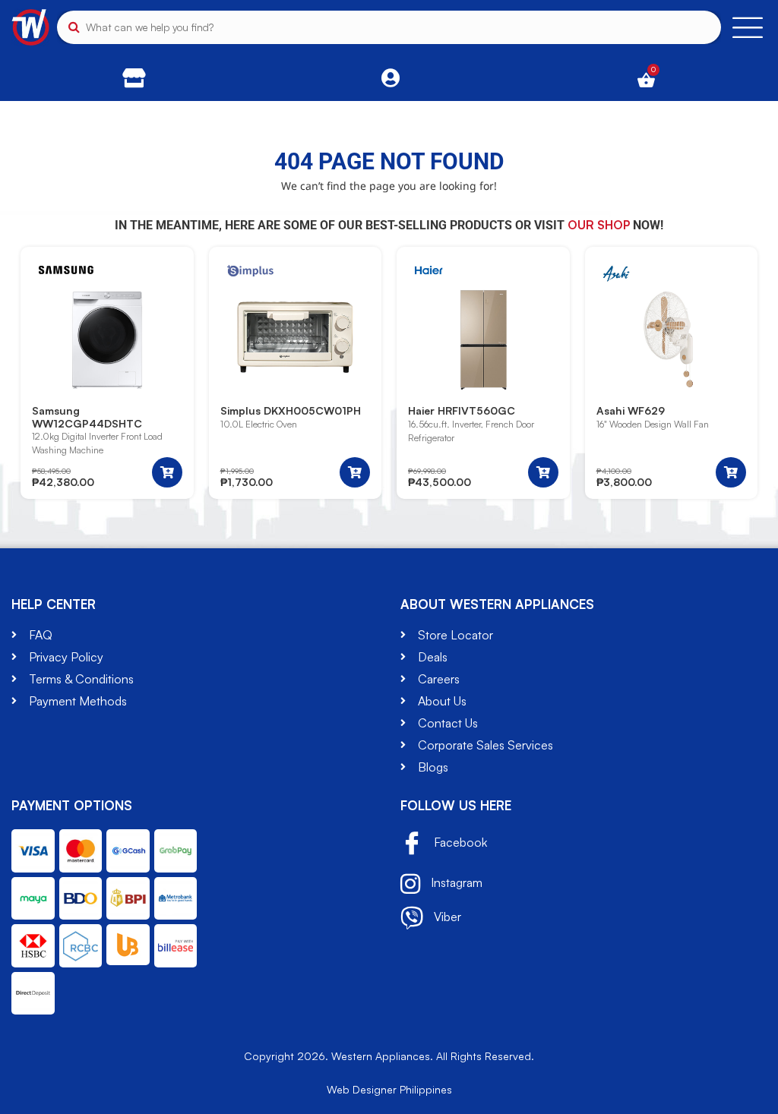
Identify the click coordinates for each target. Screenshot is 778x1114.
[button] (167, 472)
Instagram (455, 882)
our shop (599, 224)
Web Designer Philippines (389, 1089)
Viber (446, 916)
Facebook (459, 842)
